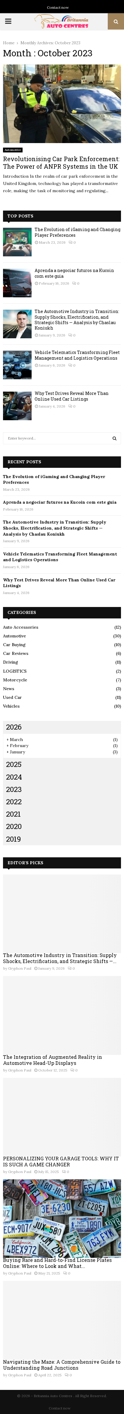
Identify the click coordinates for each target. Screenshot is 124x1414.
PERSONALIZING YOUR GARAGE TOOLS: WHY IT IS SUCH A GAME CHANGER (61, 1161)
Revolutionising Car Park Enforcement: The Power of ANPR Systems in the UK (61, 162)
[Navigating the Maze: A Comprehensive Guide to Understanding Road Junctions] (62, 1320)
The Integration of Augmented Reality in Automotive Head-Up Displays (52, 1060)
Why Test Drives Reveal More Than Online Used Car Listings (72, 396)
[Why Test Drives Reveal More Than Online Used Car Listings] (17, 406)
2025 (14, 764)
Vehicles (11, 706)
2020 (14, 826)
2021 (13, 814)
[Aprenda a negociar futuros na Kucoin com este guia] (17, 283)
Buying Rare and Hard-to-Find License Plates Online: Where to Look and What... (57, 1263)
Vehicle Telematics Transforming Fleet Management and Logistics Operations (77, 355)
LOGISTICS (14, 671)
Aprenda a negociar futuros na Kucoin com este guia (74, 273)
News (8, 688)
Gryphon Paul (19, 968)
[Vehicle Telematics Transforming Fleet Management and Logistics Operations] (17, 365)
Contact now (58, 7)
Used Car (12, 697)
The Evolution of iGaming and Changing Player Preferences (77, 232)
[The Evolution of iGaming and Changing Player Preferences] (17, 242)
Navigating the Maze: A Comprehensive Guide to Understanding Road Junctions (61, 1365)
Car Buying (14, 644)
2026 (14, 727)
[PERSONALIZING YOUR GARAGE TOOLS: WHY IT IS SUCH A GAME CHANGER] (62, 1117)
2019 (13, 839)
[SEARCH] (114, 438)
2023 (14, 789)
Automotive (13, 150)
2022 (14, 801)
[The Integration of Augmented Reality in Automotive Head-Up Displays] (62, 1015)
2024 (14, 777)
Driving (10, 662)
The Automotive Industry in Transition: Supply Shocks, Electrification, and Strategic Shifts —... (60, 958)
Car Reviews (15, 653)
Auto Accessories (20, 627)
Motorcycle (15, 680)
